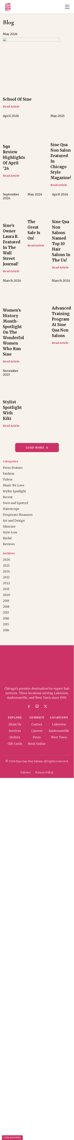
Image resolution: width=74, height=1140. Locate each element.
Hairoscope (11, 509)
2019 (6, 601)
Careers (37, 731)
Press (37, 737)
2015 (6, 624)
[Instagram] (37, 706)
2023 (6, 577)
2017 (6, 612)
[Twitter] (45, 706)
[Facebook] (29, 706)
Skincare (9, 526)
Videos (8, 479)
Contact (36, 724)
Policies (25, 772)
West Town (59, 737)
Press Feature (13, 468)
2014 (6, 630)
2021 (6, 589)
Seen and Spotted (15, 503)
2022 (6, 583)
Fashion (8, 473)
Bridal (7, 538)
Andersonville (59, 731)
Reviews (9, 544)
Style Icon (10, 532)
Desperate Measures (18, 515)
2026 (6, 559)
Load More (35, 447)
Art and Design (14, 520)
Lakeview (59, 724)
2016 (6, 618)
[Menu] (67, 7)
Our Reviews (12, 1137)
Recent (8, 497)
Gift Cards (15, 744)
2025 (6, 565)
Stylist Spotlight (14, 491)
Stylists (14, 737)
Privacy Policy (44, 772)
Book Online (37, 744)
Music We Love (13, 485)
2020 (6, 595)
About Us (15, 724)
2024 (6, 571)
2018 (6, 606)
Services (15, 731)
